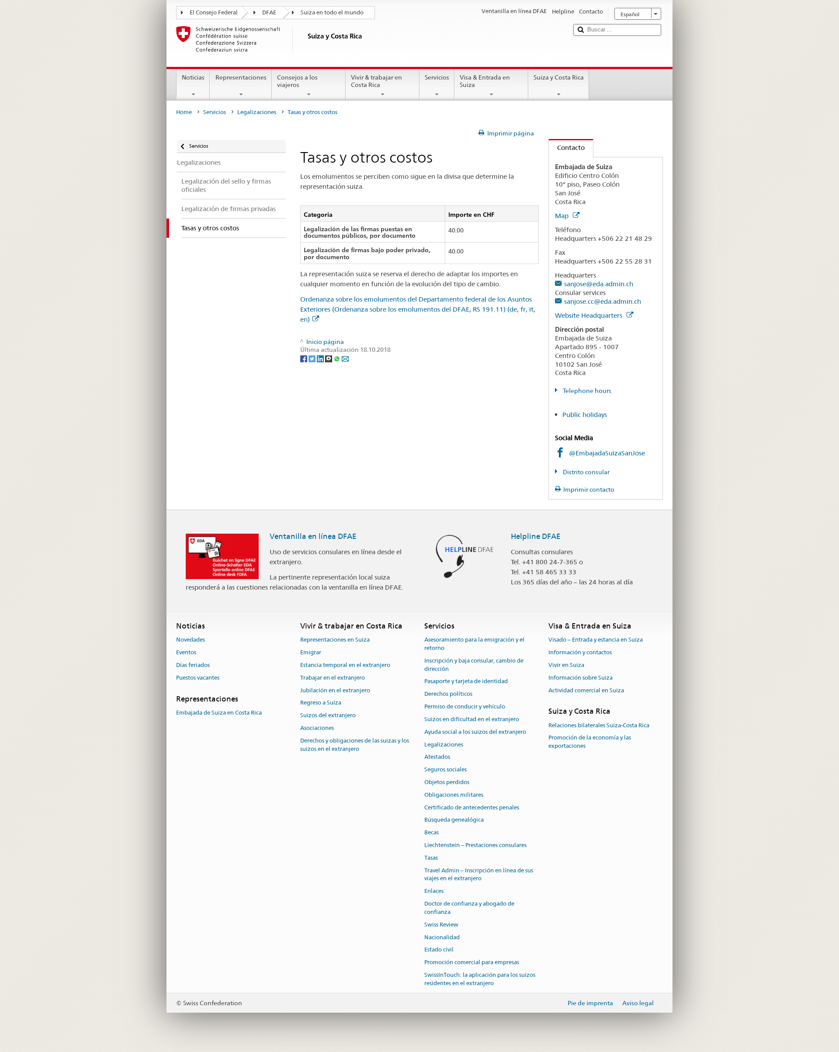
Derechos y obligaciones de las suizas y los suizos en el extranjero (354, 744)
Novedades (190, 640)
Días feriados (193, 665)
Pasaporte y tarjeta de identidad (466, 681)
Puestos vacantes (197, 677)
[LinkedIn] (321, 357)
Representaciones (241, 77)
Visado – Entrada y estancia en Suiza (595, 640)
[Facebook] (304, 357)
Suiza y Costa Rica (559, 77)
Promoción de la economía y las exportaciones (589, 742)
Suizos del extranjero (328, 715)
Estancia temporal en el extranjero (345, 665)
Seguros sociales (445, 769)
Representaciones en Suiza (335, 640)
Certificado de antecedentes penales (471, 807)
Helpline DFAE (536, 536)
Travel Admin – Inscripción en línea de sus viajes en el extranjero (478, 874)
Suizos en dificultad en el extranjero (471, 719)
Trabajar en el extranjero (332, 677)
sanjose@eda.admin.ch (598, 284)
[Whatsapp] (337, 357)
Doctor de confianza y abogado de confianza (469, 907)
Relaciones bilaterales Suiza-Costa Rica (598, 725)
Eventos (186, 652)
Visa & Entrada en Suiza (485, 81)
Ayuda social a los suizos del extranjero (475, 732)
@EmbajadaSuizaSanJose (607, 453)
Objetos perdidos (446, 782)
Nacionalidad (442, 937)
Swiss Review (441, 924)
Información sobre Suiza (580, 677)
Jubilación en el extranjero (335, 690)
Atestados (437, 757)
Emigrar (310, 652)
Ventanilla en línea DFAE (313, 536)
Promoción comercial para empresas (471, 962)
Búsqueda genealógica (454, 820)
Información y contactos (580, 652)
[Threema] (329, 357)
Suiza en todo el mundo (332, 12)
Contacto (567, 147)
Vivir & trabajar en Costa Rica (376, 81)
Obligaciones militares (453, 795)
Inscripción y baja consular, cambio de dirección (474, 664)
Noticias (193, 77)
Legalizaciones (256, 112)
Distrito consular (586, 472)
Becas (431, 832)
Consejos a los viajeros (297, 81)
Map (562, 216)
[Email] (345, 357)
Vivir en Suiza (566, 665)
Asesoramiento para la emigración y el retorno (474, 644)
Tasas (431, 857)
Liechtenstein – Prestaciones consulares (475, 845)
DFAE (269, 12)
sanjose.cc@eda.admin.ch (602, 301)
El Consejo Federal (214, 12)
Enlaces (434, 891)
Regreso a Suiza (320, 703)
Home (184, 112)
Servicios (437, 77)
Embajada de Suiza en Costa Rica (219, 712)
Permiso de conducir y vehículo (464, 706)
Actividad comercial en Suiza (586, 690)
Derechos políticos (448, 694)
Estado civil (439, 950)
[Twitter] (313, 357)
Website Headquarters (589, 315)
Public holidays (584, 414)
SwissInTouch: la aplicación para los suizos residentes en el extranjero (479, 979)
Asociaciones (317, 728)
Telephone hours (586, 390)
